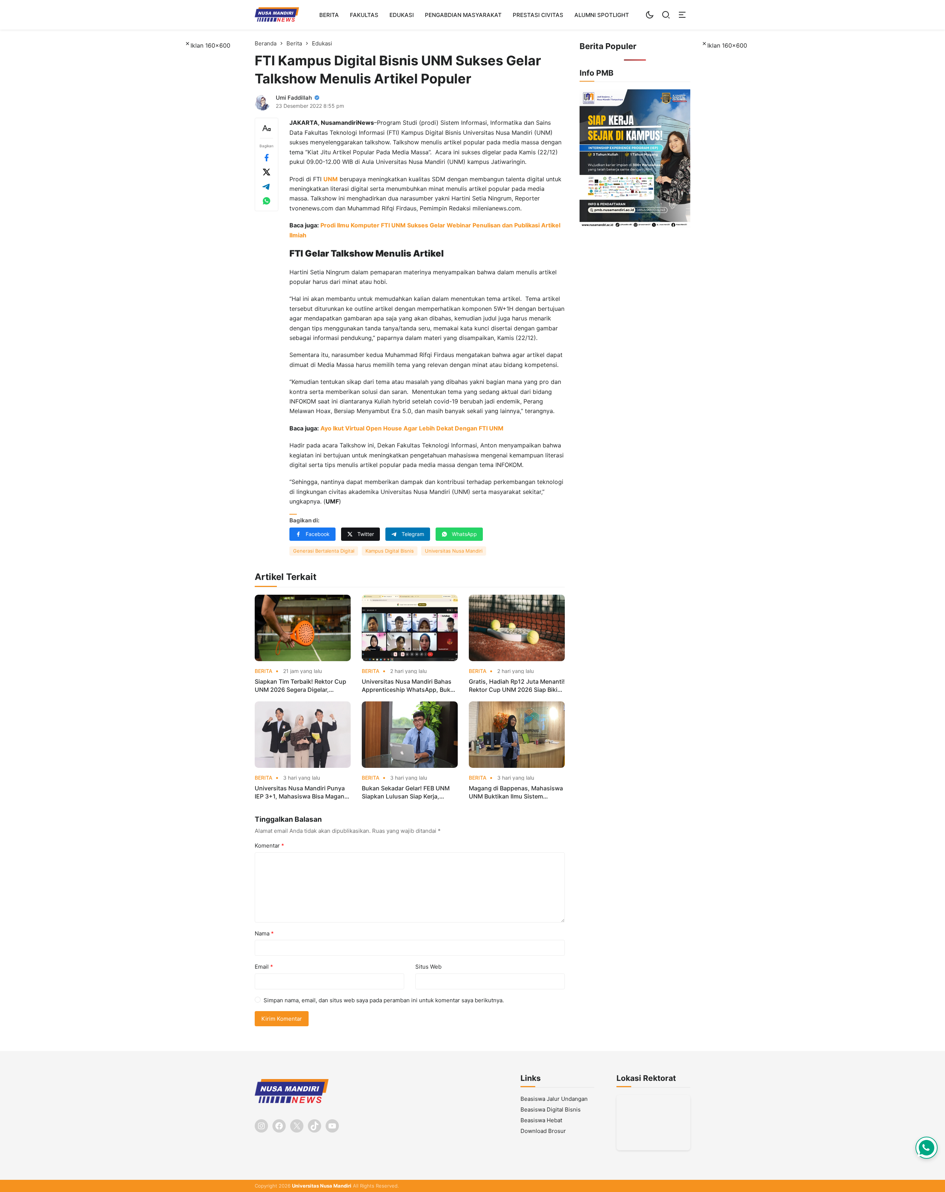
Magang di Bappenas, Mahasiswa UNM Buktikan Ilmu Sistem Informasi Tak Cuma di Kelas (516, 792)
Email (264, 966)
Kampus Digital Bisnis (389, 551)
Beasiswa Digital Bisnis (550, 1109)
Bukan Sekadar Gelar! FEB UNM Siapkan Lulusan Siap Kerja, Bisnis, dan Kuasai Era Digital (406, 792)
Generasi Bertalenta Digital (323, 551)
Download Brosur (543, 1130)
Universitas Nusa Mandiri (453, 551)
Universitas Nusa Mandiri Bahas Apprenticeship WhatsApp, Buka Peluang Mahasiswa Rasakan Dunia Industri (408, 686)
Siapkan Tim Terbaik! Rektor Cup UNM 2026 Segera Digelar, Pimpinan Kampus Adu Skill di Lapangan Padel (300, 686)
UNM (330, 179)
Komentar (269, 845)
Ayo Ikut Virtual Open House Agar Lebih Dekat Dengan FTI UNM (412, 428)
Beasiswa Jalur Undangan (554, 1098)
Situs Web (428, 966)
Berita (329, 14)
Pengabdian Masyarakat (463, 14)
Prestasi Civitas (538, 14)
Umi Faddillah (294, 97)
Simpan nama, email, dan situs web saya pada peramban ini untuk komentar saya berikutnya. (384, 1000)
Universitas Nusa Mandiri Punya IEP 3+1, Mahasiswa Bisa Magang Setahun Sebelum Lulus (301, 792)
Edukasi (401, 14)
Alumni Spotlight (601, 14)
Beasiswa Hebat (541, 1120)
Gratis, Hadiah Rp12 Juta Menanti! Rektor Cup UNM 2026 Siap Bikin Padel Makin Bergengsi (517, 686)
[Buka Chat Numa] (926, 1148)
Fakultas (364, 14)
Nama (264, 933)
